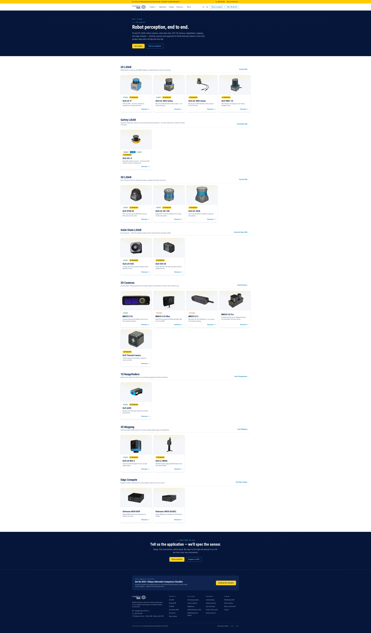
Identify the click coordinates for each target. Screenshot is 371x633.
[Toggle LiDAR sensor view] (207, 7)
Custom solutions (192, 603)
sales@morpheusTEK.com (141, 611)
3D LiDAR (171, 606)
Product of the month (212, 609)
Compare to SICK (193, 559)
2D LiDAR (171, 600)
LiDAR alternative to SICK (194, 609)
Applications (162, 7)
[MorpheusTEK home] (139, 7)
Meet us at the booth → (233, 1)
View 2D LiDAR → (244, 69)
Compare (171, 7)
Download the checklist (226, 583)
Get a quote (138, 46)
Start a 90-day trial (232, 7)
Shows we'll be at (211, 613)
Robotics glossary (211, 603)
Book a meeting (177, 559)
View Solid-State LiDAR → (241, 232)
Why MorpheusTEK (229, 600)
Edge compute (173, 616)
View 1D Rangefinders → (241, 376)
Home (133, 19)
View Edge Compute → (242, 482)
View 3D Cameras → (243, 285)
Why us (189, 7)
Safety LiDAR (172, 603)
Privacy (232, 626)
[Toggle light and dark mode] (203, 7)
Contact (226, 609)
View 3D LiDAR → (244, 179)
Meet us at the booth (230, 606)
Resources (180, 7)
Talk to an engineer (217, 7)
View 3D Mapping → (243, 429)
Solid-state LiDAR (174, 609)
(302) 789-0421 (221, 1)
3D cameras (172, 613)
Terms (237, 626)
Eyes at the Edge (210, 606)
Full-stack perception (193, 600)
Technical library (210, 600)
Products (152, 7)
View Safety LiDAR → (243, 124)
